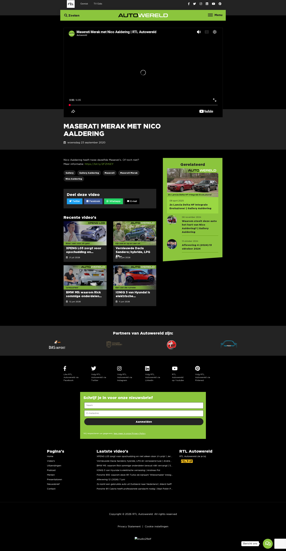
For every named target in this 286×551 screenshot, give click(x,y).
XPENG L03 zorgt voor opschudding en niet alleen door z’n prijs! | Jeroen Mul (138, 456)
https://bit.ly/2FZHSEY (99, 164)
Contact (51, 489)
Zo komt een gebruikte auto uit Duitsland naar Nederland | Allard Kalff (134, 484)
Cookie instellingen (156, 527)
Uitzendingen (54, 466)
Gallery (70, 173)
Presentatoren (54, 480)
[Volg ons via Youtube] (213, 4)
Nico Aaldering (74, 179)
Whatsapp (114, 201)
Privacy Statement (129, 527)
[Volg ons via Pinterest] (220, 4)
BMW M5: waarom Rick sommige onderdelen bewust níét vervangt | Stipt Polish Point (142, 466)
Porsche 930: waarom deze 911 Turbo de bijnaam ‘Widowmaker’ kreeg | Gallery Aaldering (144, 475)
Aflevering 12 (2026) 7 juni (111, 480)
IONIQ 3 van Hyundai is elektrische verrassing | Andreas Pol (128, 470)
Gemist (84, 3)
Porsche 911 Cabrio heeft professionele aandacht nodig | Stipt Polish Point (136, 489)
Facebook (94, 201)
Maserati (110, 173)
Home (50, 456)
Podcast (51, 470)
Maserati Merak (129, 173)
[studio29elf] (143, 539)
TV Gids (98, 3)
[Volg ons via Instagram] (201, 4)
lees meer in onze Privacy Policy (129, 433)
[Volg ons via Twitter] (194, 4)
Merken (51, 475)
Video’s (51, 461)
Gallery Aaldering (89, 173)
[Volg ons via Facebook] (188, 4)
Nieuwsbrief (53, 484)
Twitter (76, 201)
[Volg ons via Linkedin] (207, 4)
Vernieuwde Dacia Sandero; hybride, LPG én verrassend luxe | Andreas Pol (136, 461)
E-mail (133, 201)
